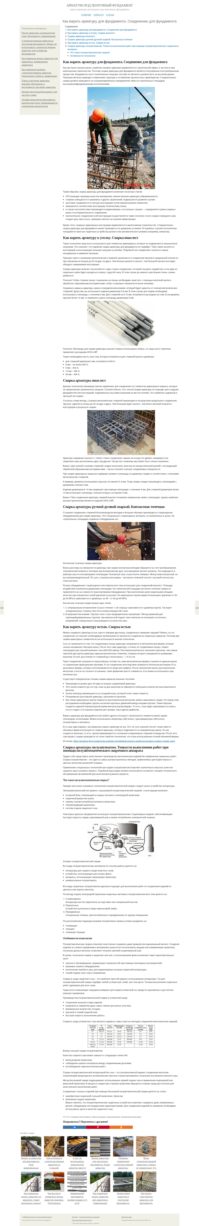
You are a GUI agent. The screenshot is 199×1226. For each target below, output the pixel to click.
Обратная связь (126, 1217)
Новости (99, 14)
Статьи (110, 14)
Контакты (75, 1217)
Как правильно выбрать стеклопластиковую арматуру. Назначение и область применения (39, 73)
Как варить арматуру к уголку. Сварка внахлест (91, 32)
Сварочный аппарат (113, 1117)
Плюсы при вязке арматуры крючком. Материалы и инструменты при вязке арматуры (39, 84)
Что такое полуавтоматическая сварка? (90, 52)
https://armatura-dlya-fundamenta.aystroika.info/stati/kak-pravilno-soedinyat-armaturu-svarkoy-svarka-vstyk (124, 741)
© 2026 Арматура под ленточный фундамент (37, 1217)
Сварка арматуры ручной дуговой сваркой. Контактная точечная (100, 39)
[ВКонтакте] (74, 1127)
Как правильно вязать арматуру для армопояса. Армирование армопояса (40, 61)
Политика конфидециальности (82, 1220)
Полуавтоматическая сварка (131, 1117)
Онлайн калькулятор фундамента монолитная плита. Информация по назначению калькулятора (40, 103)
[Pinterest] (98, 1127)
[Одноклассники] (121, 1127)
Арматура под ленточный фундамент (99, 5)
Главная (86, 14)
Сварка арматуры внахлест (81, 36)
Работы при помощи (99, 1117)
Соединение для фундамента (81, 1117)
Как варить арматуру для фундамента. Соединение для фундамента (102, 29)
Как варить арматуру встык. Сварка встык (89, 42)
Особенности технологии (82, 55)
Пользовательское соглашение (89, 1217)
